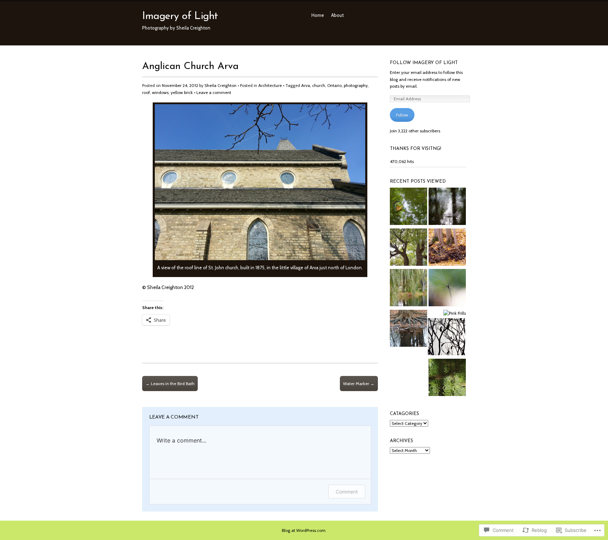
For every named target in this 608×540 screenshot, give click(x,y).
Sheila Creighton (220, 85)
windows (160, 92)
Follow (402, 115)
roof (146, 92)
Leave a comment (213, 92)
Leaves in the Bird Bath (170, 383)
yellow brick (182, 92)
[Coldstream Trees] (447, 248)
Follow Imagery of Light (424, 63)
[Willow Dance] (408, 248)
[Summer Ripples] (447, 207)
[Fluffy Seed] (447, 288)
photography (356, 85)
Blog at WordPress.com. (304, 530)
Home (317, 15)
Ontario (334, 85)
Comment (347, 492)
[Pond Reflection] (408, 288)
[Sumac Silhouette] (446, 337)
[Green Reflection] (447, 378)
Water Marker (358, 383)
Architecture (270, 85)
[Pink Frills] (454, 313)
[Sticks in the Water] (408, 207)
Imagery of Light (180, 16)
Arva (305, 85)
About (337, 15)
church (318, 85)
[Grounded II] (408, 329)
